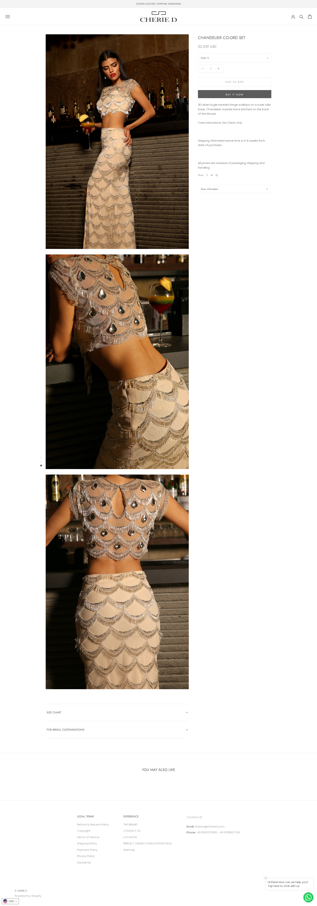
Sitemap (129, 850)
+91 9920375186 (206, 832)
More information (209, 189)
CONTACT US (132, 831)
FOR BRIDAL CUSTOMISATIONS (65, 730)
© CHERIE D (21, 890)
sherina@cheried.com (209, 826)
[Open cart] (309, 16)
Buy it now (235, 94)
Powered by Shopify (28, 896)
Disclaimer (84, 862)
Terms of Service (88, 837)
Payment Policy (87, 850)
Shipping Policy (87, 843)
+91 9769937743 (229, 832)
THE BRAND (130, 824)
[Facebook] (207, 175)
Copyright (83, 831)
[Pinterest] (217, 175)
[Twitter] (212, 175)
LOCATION (130, 837)
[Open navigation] (8, 16)
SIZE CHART (54, 712)
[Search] (301, 17)
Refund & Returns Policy (93, 824)
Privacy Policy (86, 856)
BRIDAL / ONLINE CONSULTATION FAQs (147, 843)
